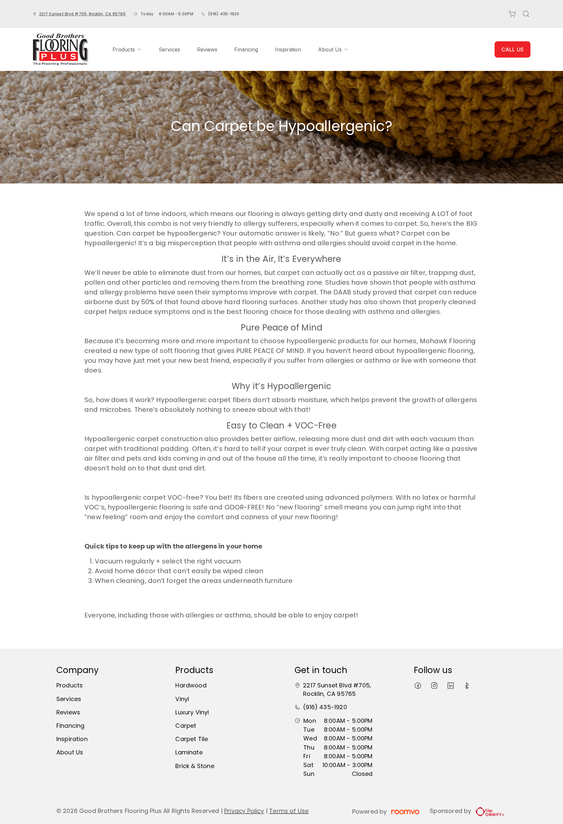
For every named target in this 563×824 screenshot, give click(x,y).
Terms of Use (289, 811)
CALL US (512, 49)
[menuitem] (127, 49)
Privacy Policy (244, 811)
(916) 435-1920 (223, 14)
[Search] (526, 14)
